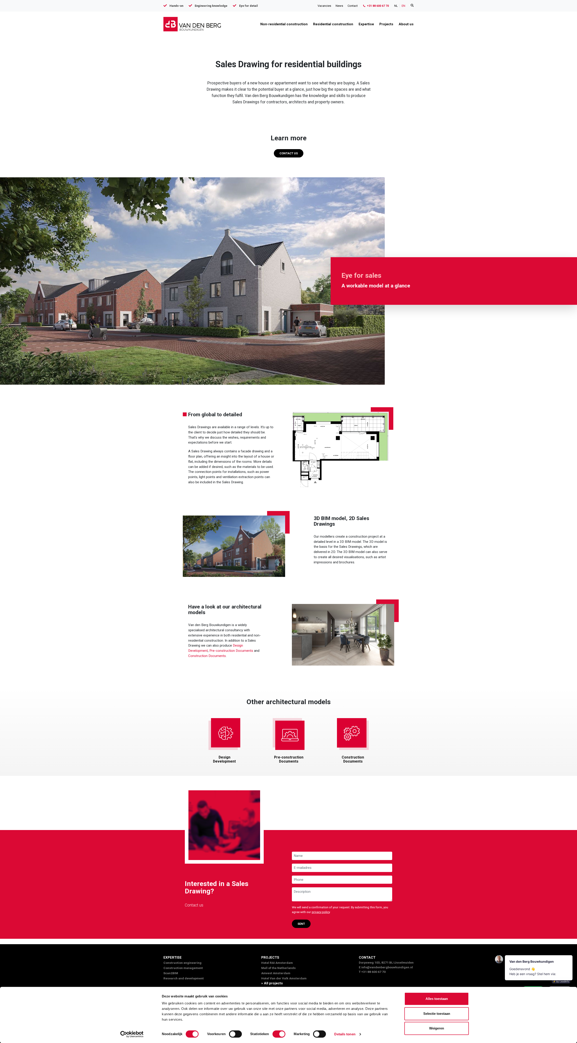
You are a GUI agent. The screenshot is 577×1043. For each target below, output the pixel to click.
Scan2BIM (170, 973)
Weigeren (436, 1028)
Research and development (183, 978)
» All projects (272, 983)
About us (406, 24)
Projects (386, 24)
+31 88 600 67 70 (377, 5)
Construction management (183, 968)
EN (403, 5)
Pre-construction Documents (231, 651)
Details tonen (344, 1034)
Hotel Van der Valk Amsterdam (284, 978)
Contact (353, 5)
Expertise (366, 24)
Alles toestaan (437, 999)
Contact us (288, 153)
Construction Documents (207, 656)
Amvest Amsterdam (275, 973)
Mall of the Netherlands (278, 968)
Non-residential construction (284, 24)
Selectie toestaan (436, 1013)
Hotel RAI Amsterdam (277, 962)
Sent (301, 923)
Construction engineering (182, 962)
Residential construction (333, 24)
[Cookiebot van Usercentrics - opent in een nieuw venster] (132, 1034)
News (339, 5)
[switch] (235, 1034)
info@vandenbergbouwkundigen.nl (387, 967)
